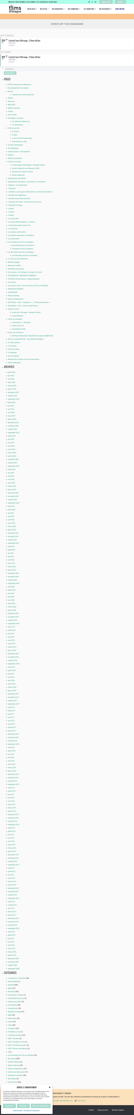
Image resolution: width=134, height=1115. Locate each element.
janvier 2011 (12, 915)
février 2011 (12, 912)
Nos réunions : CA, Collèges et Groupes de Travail (25, 272)
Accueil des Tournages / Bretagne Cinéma (26, 312)
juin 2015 (11, 794)
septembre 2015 (13, 784)
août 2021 (11, 546)
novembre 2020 (13, 577)
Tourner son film (13, 309)
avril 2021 (11, 560)
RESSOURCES (13, 292)
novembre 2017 (13, 697)
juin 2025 (11, 406)
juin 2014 (11, 835)
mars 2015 (11, 804)
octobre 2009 (12, 965)
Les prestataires (17, 316)
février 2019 (12, 647)
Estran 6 (10, 155)
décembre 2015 (13, 774)
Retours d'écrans (13, 1065)
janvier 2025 (12, 419)
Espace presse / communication (19, 152)
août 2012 (11, 902)
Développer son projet (15, 118)
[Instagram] (92, 2)
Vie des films (12, 1082)
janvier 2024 (12, 456)
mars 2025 (11, 416)
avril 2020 (11, 600)
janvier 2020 (12, 610)
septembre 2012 (13, 898)
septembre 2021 (13, 543)
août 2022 (11, 506)
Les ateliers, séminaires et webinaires (21, 235)
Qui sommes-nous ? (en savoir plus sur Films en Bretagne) (28, 286)
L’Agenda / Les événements (17, 185)
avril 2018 (11, 680)
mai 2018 (11, 677)
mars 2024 (11, 449)
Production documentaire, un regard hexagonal (23, 279)
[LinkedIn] (95, 2)
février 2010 (12, 952)
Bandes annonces (14, 108)
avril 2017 (11, 721)
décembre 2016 (13, 734)
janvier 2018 (12, 691)
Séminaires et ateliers (15, 1075)
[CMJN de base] (15, 8)
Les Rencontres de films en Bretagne (24, 255)
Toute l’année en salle (19, 141)
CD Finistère (12, 346)
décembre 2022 (13, 493)
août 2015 (11, 788)
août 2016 (11, 747)
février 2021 (12, 567)
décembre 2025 (13, 392)
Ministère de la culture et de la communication (23, 359)
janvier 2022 (12, 530)
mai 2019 (11, 637)
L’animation (12, 188)
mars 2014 (11, 845)
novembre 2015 (13, 778)
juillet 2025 (11, 402)
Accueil (10, 91)
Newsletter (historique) (16, 269)
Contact (10, 111)
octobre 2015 (12, 781)
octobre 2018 (12, 660)
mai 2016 (11, 758)
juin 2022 (11, 513)
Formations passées (15, 1035)
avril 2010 (11, 945)
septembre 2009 (13, 969)
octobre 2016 (12, 741)
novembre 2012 (13, 892)
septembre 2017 (13, 704)
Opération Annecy (14, 1062)
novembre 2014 (13, 818)
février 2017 (12, 727)
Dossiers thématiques (15, 145)
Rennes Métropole (18, 175)
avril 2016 (11, 761)
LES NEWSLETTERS (19, 329)
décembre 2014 (13, 814)
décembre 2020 (13, 573)
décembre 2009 (13, 959)
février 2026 (12, 386)
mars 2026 (11, 382)
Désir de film (12, 115)
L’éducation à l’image (15, 205)
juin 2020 (11, 593)
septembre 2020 (13, 583)
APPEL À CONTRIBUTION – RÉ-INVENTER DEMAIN (25, 339)
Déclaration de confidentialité (32, 1110)
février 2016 (12, 768)
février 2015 (12, 808)
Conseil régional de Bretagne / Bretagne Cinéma (28, 165)
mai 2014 (11, 838)
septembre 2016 (13, 744)
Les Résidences (17, 125)
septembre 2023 (13, 466)
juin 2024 (11, 439)
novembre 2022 (13, 496)
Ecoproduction (13, 1008)
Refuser (23, 1106)
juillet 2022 (11, 510)
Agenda (10, 988)
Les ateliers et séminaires (17, 232)
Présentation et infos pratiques (22, 249)
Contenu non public (14, 1002)
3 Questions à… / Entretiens (21, 322)
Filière (10, 1025)
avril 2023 (11, 479)
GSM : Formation (13, 1038)
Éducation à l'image (14, 1012)
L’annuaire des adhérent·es (17, 195)
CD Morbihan (12, 353)
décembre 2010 (13, 918)
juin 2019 (11, 634)
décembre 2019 (13, 613)
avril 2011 (11, 908)
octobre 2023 (12, 463)
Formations (12, 1028)
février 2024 (12, 453)
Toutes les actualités (15, 319)
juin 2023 (11, 473)
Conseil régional (13, 356)
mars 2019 (11, 644)
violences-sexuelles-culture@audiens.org (59, 1101)
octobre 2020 (12, 580)
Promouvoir (12, 282)
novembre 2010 (13, 922)
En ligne (14, 135)
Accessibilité (12, 981)
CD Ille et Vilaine (13, 349)
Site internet (81, 1101)
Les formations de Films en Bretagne (20, 242)
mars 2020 (11, 603)
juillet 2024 (11, 436)
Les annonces (12, 229)
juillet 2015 (11, 791)
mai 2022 (11, 516)
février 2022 (12, 526)
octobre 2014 (12, 821)
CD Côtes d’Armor (14, 342)
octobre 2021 (12, 540)
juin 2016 (11, 754)
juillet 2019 (11, 630)
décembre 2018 (13, 654)
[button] (50, 1087)
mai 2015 (11, 798)
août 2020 (11, 587)
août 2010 (11, 932)
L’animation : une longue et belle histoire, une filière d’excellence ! (30, 192)
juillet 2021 (11, 550)
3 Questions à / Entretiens (17, 978)
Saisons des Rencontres (16, 1072)
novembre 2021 (13, 536)
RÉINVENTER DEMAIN (15, 289)
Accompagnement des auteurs (18, 88)
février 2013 (12, 881)
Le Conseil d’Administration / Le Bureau (21, 222)
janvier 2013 (12, 885)
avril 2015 (11, 801)
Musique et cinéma (14, 265)
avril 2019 (11, 640)
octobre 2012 (12, 895)
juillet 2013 (11, 871)
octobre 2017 (12, 701)
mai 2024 (11, 443)
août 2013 (11, 868)
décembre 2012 (13, 888)
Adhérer (10, 98)
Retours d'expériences (15, 1069)
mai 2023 (11, 476)
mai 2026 (11, 379)
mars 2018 (11, 684)
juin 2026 (11, 376)
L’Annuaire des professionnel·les (19, 198)
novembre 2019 (13, 617)
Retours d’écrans (13, 296)
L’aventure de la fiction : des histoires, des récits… (25, 202)
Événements (12, 1018)
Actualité (11, 985)
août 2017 (11, 707)
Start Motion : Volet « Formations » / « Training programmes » (29, 302)
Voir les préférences (40, 1106)
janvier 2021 (12, 570)
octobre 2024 (12, 429)
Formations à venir (14, 1032)
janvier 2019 (12, 650)
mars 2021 (11, 563)
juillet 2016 (11, 751)
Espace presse (103, 1110)
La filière (11, 215)
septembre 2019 (13, 624)
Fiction (10, 1022)
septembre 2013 (13, 865)
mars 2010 (11, 948)
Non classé (12, 1059)
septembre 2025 (13, 399)
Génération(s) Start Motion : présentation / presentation (27, 182)
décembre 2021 (13, 533)
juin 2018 (11, 674)
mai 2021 (11, 557)
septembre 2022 (13, 503)
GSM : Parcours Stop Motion (17, 1048)
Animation (11, 992)
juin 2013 (11, 875)
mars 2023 (11, 483)
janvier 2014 (12, 851)
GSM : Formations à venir (16, 1042)
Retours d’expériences (15, 299)
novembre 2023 (13, 459)
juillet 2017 (11, 711)
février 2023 (12, 486)
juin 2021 (11, 553)
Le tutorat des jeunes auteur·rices (19, 225)
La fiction (11, 212)
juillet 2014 (11, 831)
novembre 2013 (13, 858)
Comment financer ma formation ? (23, 245)
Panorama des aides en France (22, 172)
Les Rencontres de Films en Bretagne (21, 252)
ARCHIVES (11, 105)
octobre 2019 (12, 620)
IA (8, 1052)
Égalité (10, 1015)
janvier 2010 (12, 955)
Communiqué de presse (16, 998)
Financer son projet (14, 162)
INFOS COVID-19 (18, 326)
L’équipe (11, 208)
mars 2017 (11, 724)
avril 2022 (11, 520)
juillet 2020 (11, 590)
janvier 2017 (12, 731)
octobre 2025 (12, 396)
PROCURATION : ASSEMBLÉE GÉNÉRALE (22, 275)
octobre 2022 (12, 500)
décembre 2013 (13, 855)
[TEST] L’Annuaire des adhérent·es (19, 85)
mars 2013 (11, 878)
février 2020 (12, 607)
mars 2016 (11, 764)
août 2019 (11, 627)
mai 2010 (11, 942)
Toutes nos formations (15, 332)
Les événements (13, 239)
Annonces (11, 101)
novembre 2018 (13, 657)
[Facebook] (89, 2)
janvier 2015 (12, 811)
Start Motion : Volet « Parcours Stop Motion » (23, 306)
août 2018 (11, 667)
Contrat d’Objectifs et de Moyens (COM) (25, 168)
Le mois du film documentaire (22, 138)
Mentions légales (18, 1110)
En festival (15, 131)
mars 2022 (11, 523)
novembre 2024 (13, 426)
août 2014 (11, 828)
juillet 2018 (11, 670)
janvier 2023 (12, 489)
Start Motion (12, 1079)
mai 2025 (11, 409)
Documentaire (12, 1005)
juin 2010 (11, 938)
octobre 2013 (12, 861)
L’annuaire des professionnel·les (23, 95)
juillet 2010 (11, 935)
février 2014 (12, 848)
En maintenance (13, 148)
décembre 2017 (13, 694)
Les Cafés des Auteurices (21, 121)
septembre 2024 (13, 433)
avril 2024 (11, 446)
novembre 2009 (13, 962)
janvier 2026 (12, 389)
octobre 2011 (12, 905)
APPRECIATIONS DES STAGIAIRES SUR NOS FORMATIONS (32, 336)
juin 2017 (11, 714)
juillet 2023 (11, 469)
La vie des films (13, 219)
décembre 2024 (13, 422)
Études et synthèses (15, 158)
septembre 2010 (13, 928)
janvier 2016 (12, 771)
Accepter (9, 1106)
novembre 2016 (13, 737)
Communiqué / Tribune (15, 995)
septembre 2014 (13, 825)
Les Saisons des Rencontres (18, 259)
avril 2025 (11, 412)
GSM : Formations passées (17, 1045)
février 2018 (12, 687)
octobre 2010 (12, 925)
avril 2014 (11, 841)
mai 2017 (11, 717)
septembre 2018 (13, 664)
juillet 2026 (11, 372)
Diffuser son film (13, 128)
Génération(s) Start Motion (17, 178)
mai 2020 (11, 597)
